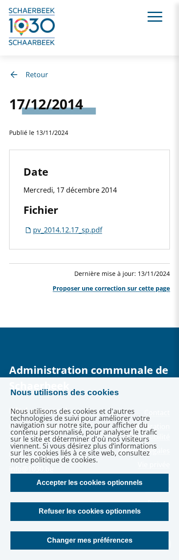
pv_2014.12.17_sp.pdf (67, 230)
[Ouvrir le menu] (155, 16)
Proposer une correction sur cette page (111, 288)
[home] (32, 28)
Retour (37, 74)
